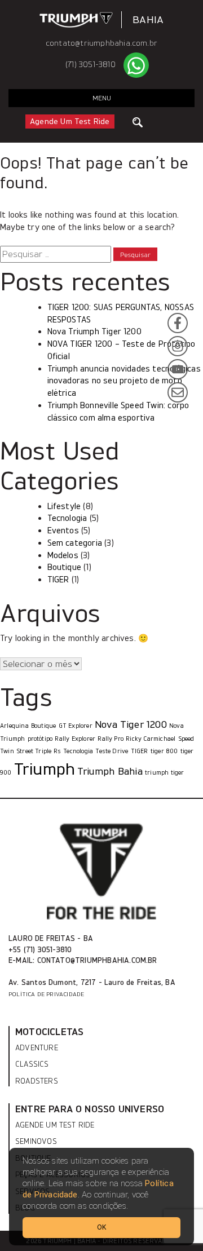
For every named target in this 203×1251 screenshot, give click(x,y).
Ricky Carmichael (150, 738)
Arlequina (14, 726)
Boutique (64, 567)
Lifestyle (64, 506)
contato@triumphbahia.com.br (101, 43)
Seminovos (36, 1141)
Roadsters (36, 1081)
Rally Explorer (75, 738)
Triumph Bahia (109, 771)
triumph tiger (164, 772)
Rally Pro (110, 738)
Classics (32, 1064)
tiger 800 (164, 751)
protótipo (40, 738)
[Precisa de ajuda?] (136, 65)
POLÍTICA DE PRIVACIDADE (46, 994)
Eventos (63, 530)
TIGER (58, 579)
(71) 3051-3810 (90, 64)
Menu (101, 98)
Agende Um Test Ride (70, 121)
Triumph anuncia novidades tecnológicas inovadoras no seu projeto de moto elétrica (124, 381)
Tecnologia (67, 518)
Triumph (44, 769)
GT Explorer (75, 726)
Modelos (62, 555)
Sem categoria (74, 543)
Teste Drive (111, 751)
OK (101, 1227)
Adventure (36, 1048)
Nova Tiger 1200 (131, 724)
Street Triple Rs (38, 751)
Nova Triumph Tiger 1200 (94, 331)
